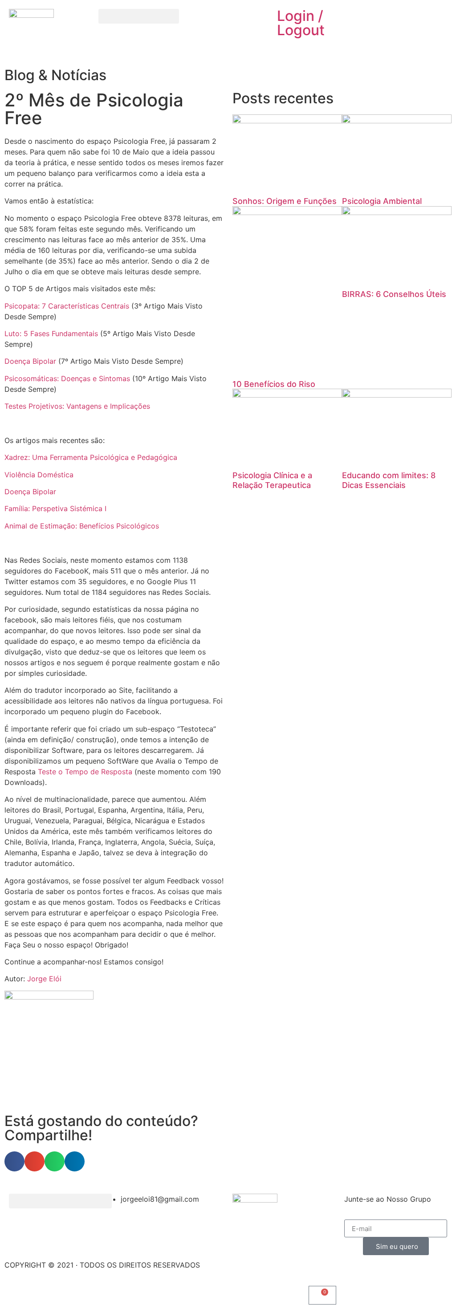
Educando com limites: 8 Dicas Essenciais (389, 480)
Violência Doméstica (38, 474)
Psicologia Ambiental (382, 201)
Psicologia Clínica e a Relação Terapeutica (272, 480)
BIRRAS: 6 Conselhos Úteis (394, 294)
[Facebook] (199, 20)
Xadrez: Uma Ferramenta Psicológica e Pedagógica (90, 457)
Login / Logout (301, 23)
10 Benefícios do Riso (273, 384)
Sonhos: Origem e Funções (284, 201)
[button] (138, 16)
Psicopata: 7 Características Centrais (66, 305)
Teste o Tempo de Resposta (85, 771)
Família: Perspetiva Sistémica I (55, 508)
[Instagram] (223, 20)
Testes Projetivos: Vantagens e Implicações (77, 406)
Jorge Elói (44, 978)
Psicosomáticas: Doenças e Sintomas (67, 378)
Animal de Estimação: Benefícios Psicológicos (81, 525)
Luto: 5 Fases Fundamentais (51, 333)
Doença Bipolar (30, 361)
